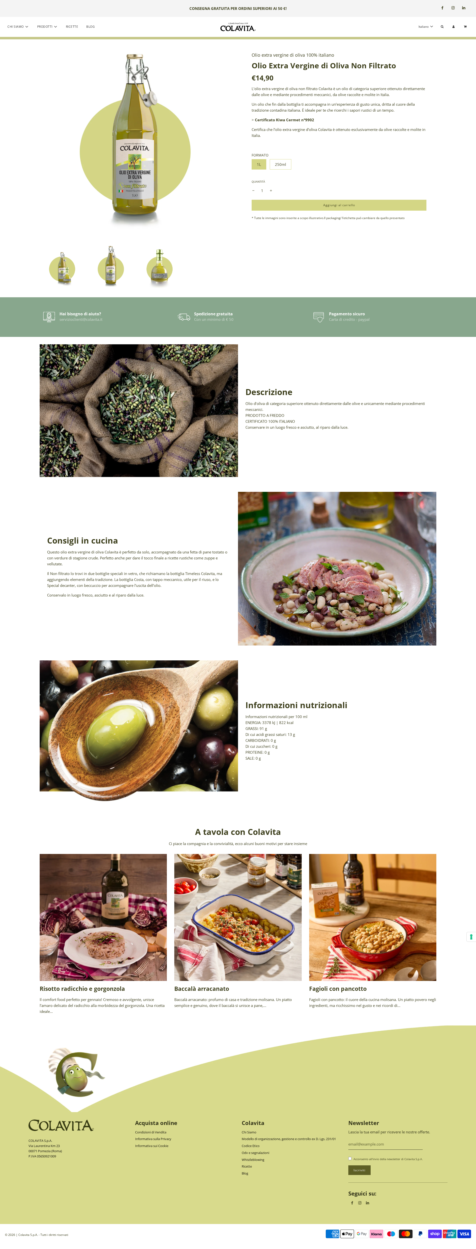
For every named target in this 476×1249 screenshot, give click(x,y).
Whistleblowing (253, 1159)
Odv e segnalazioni (255, 1152)
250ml (280, 164)
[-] (253, 190)
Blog (90, 27)
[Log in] (453, 27)
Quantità (258, 181)
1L (259, 164)
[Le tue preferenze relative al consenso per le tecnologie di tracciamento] (471, 937)
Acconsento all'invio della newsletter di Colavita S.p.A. (388, 1159)
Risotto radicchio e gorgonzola (82, 989)
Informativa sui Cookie (151, 1146)
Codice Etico (251, 1146)
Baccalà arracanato (201, 989)
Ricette (72, 27)
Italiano (423, 27)
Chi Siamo (249, 1132)
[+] (271, 190)
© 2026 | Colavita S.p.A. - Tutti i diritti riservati (36, 1235)
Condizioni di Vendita (150, 1132)
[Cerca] (442, 27)
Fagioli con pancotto (338, 989)
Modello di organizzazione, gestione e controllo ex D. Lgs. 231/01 (289, 1139)
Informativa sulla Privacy (153, 1139)
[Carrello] (465, 27)
